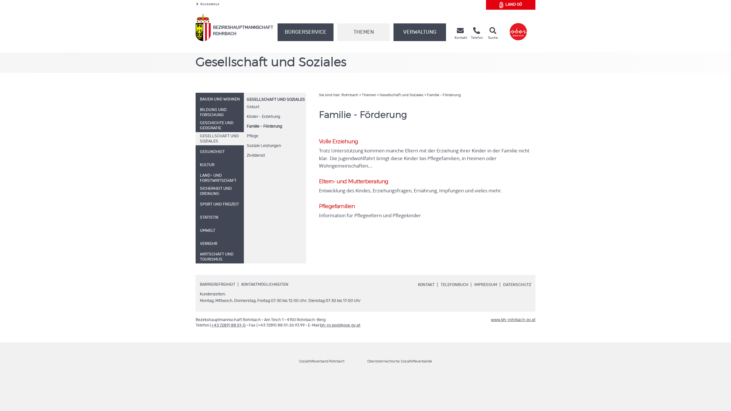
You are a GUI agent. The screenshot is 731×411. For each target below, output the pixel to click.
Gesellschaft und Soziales (276, 100)
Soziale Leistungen (264, 146)
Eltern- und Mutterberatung (353, 181)
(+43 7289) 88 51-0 (228, 325)
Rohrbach (350, 95)
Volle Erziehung (338, 141)
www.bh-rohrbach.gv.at (513, 320)
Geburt (253, 107)
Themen (364, 32)
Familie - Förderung (264, 126)
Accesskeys (209, 4)
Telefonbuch (454, 285)
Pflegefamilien (337, 206)
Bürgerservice (305, 32)
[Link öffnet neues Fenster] (518, 28)
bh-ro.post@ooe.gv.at (340, 325)
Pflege (252, 136)
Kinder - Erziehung (263, 117)
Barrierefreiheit (217, 285)
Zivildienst (256, 156)
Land (513, 5)
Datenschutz (517, 285)
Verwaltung (419, 32)
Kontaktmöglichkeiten (264, 285)
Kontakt (426, 285)
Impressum (485, 285)
